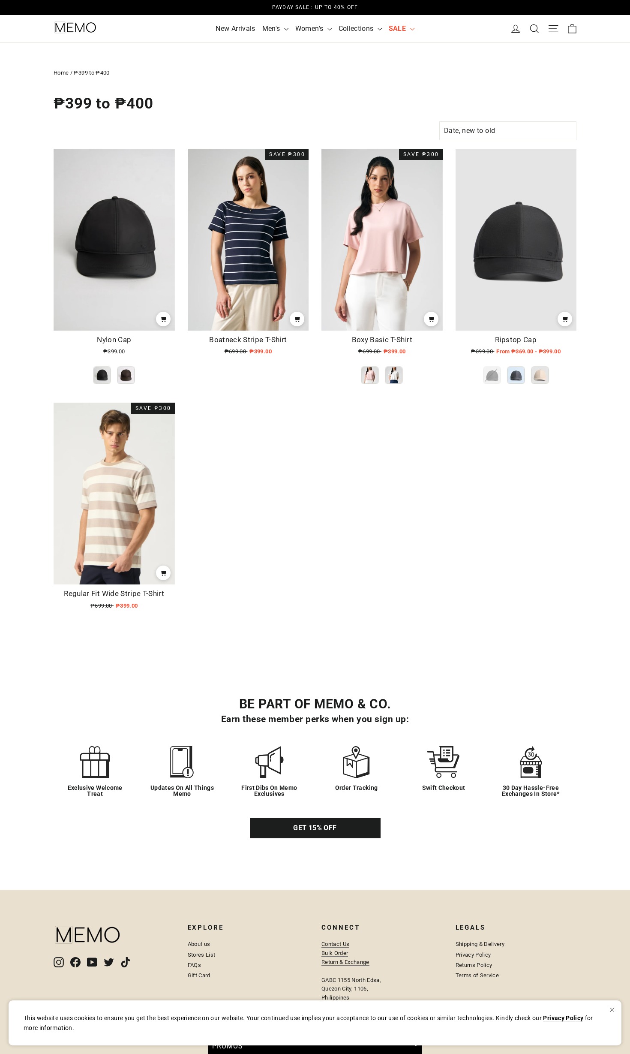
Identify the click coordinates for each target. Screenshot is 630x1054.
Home (61, 72)
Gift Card (199, 975)
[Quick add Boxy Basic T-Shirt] (431, 319)
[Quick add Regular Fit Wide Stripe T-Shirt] (163, 573)
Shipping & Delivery (480, 944)
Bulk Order (334, 953)
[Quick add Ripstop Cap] (565, 319)
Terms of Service (477, 975)
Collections (357, 28)
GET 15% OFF (314, 828)
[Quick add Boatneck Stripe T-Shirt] (297, 319)
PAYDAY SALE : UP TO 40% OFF (315, 7)
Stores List (202, 955)
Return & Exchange (345, 962)
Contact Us (335, 944)
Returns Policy (474, 965)
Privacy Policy (473, 955)
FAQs (194, 965)
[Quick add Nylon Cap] (163, 319)
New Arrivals (235, 28)
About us (199, 944)
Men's (272, 28)
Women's (310, 28)
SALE (398, 28)
